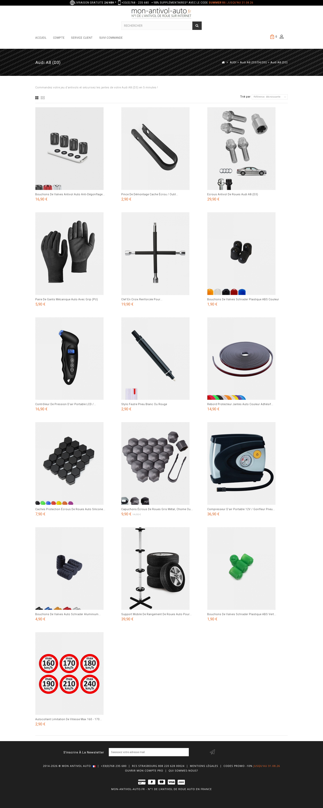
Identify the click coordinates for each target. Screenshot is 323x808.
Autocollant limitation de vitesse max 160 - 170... (68, 719)
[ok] (212, 752)
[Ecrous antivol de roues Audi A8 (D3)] (247, 148)
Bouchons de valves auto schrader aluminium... (68, 614)
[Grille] (37, 97)
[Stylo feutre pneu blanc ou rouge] (161, 358)
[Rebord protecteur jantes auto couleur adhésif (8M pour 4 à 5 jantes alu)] (247, 358)
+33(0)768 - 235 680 (135, 2)
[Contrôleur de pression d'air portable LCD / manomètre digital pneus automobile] (75, 358)
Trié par (245, 96)
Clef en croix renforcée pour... (141, 299)
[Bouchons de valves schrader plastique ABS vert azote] (247, 568)
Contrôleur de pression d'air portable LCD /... (65, 404)
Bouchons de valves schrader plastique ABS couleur (243, 299)
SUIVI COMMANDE (111, 37)
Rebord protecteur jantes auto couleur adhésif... (240, 404)
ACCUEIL (41, 37)
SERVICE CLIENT (82, 37)
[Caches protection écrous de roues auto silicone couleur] (75, 463)
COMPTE (59, 37)
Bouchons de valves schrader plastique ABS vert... (241, 614)
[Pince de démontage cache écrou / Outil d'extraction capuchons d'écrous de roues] (161, 148)
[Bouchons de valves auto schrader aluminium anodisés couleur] (75, 568)
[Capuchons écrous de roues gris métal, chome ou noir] (161, 463)
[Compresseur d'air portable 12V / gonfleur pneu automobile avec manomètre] (247, 463)
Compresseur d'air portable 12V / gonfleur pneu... (241, 509)
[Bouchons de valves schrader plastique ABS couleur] (247, 253)
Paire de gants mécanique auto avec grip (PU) (66, 299)
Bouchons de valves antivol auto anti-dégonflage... (70, 194)
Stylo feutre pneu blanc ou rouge (144, 404)
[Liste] (43, 97)
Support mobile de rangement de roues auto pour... (156, 614)
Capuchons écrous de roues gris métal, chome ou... (157, 509)
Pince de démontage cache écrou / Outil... (149, 194)
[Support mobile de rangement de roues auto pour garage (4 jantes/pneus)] (161, 568)
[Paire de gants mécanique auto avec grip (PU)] (75, 253)
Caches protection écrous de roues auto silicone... (70, 509)
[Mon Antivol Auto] (161, 13)
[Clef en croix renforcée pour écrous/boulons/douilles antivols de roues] (161, 253)
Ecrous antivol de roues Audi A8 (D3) (232, 194)
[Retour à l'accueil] (223, 62)
